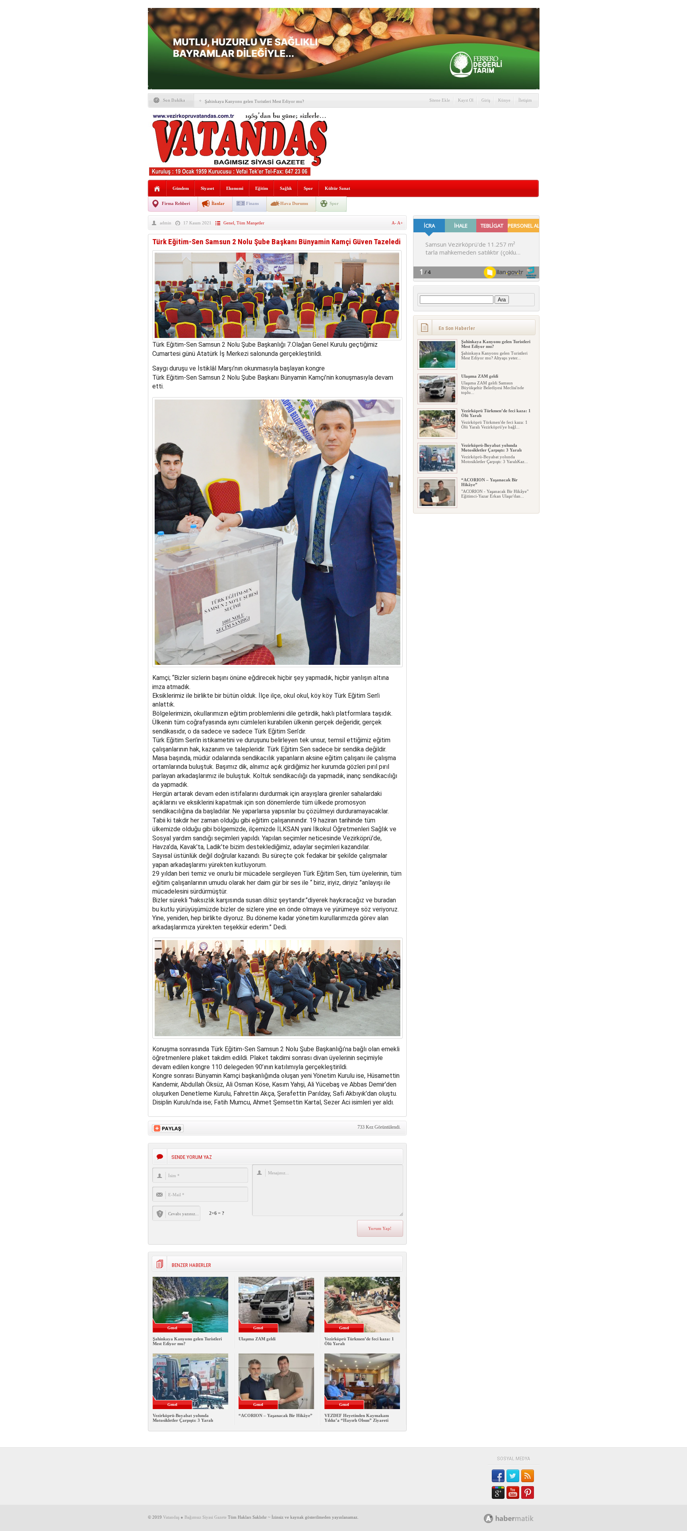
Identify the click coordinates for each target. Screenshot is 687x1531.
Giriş (485, 100)
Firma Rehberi (176, 203)
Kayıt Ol (466, 100)
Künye (504, 100)
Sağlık (286, 188)
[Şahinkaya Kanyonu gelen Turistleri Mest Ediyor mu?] (437, 366)
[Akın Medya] (488, 1518)
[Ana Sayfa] (157, 189)
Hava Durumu (294, 203)
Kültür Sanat (337, 188)
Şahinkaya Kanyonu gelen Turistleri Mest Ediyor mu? (254, 101)
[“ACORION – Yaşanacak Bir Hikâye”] (437, 504)
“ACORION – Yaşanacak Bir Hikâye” (275, 1415)
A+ (400, 222)
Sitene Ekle (439, 100)
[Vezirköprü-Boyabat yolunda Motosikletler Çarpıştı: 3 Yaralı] (437, 470)
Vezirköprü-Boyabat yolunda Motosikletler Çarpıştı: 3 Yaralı (183, 1418)
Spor (308, 188)
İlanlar (218, 203)
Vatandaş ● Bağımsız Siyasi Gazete (195, 1517)
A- (394, 222)
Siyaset (207, 188)
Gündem (181, 188)
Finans (252, 203)
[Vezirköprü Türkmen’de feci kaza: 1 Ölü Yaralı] (437, 435)
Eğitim (261, 188)
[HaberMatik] (517, 1518)
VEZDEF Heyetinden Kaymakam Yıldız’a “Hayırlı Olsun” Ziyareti (356, 1418)
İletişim (525, 100)
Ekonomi (234, 188)
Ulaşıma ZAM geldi (257, 1338)
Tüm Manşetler (250, 222)
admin (165, 222)
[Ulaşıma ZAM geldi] (437, 401)
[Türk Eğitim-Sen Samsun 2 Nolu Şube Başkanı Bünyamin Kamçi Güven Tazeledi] (277, 338)
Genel (228, 222)
